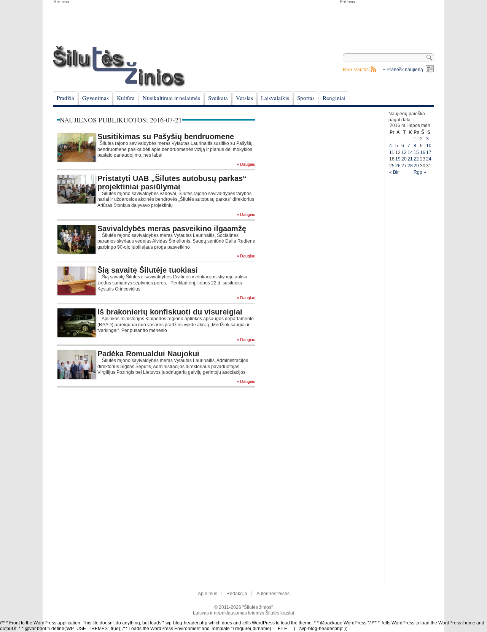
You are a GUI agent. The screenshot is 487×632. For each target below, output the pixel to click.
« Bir (394, 172)
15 (416, 152)
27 (404, 165)
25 (392, 165)
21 (410, 159)
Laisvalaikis (275, 98)
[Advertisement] (386, 23)
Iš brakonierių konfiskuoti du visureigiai (169, 312)
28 (410, 165)
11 (391, 152)
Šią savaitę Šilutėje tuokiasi (147, 270)
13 (404, 152)
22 (416, 159)
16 (422, 152)
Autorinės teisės (273, 593)
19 (398, 159)
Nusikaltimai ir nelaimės (171, 98)
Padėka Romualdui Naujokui (148, 353)
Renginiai (334, 98)
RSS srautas (356, 69)
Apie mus (207, 593)
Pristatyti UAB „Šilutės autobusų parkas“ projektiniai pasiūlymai (172, 182)
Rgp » (420, 172)
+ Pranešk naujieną (403, 69)
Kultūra (126, 98)
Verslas (244, 98)
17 (428, 152)
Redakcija (236, 593)
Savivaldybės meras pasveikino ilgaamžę (171, 228)
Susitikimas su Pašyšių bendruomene (165, 136)
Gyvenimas (95, 98)
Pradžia (65, 98)
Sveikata (218, 98)
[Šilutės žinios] (119, 66)
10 (428, 145)
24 (428, 159)
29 (416, 165)
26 (398, 165)
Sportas (306, 98)
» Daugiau (246, 164)
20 (404, 159)
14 (410, 152)
